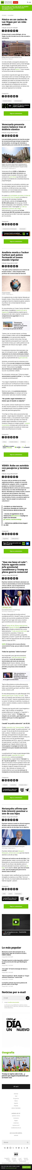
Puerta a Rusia (22, 1161)
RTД (10, 1161)
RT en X (16, 1087)
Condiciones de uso (16, 1128)
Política (23, 442)
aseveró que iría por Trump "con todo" (13, 695)
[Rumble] (7, 1148)
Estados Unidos (7, 101)
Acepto (11, 1002)
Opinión (16, 1103)
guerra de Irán (23, 358)
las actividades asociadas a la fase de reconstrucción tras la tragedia (16, 196)
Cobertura (16, 1123)
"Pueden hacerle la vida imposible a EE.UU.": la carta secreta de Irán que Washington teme (15, 961)
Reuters (17, 69)
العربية (20, 1158)
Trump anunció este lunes (19, 631)
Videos (16, 1101)
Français (14, 1159)
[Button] (28, 2)
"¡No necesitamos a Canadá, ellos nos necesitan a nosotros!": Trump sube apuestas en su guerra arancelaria (15, 676)
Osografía (8, 1052)
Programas (16, 1098)
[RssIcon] (24, 1148)
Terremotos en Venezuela (9, 229)
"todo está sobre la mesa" (18, 657)
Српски (20, 1159)
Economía (13, 785)
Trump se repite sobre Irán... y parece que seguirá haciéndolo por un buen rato (15, 1076)
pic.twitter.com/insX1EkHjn (12, 519)
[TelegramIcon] (16, 1148)
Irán (4, 894)
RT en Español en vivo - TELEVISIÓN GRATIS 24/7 (14, 933)
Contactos (16, 1118)
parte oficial (12, 177)
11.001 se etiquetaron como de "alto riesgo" (14, 207)
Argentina (5, 538)
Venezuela (22, 229)
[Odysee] (10, 1148)
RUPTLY (15, 1161)
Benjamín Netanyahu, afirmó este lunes (13, 852)
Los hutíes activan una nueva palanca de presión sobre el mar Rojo (14, 983)
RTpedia (16, 1105)
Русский (26, 1159)
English (8, 1159)
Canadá (5, 785)
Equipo (16, 1120)
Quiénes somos (16, 1116)
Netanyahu (18, 894)
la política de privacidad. (13, 1002)
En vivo (15, 2)
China (4, 442)
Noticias (16, 1093)
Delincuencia (15, 538)
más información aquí (11, 1168)
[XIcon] (13, 1148)
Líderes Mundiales (16, 1108)
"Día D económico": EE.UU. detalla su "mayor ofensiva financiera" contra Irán (15, 976)
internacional (18, 101)
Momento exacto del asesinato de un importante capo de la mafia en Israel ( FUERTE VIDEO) (14, 953)
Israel (10, 894)
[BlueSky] (19, 1148)
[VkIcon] (5, 1148)
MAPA (3, 644)
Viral (16, 1096)
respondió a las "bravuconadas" (15, 727)
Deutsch (26, 1158)
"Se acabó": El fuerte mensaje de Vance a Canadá (14, 969)
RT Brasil (14, 1158)
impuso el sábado (14, 627)
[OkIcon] (21, 1148)
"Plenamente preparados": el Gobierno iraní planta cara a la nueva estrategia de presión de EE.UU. (15, 326)
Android (16, 1135)
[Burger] (30, 2)
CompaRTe (6, 1158)
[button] (16, 597)
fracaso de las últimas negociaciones (16, 625)
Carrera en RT (16, 1125)
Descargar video (7, 607)
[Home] (2, 2)
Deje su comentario (16, 113)
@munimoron (15, 516)
